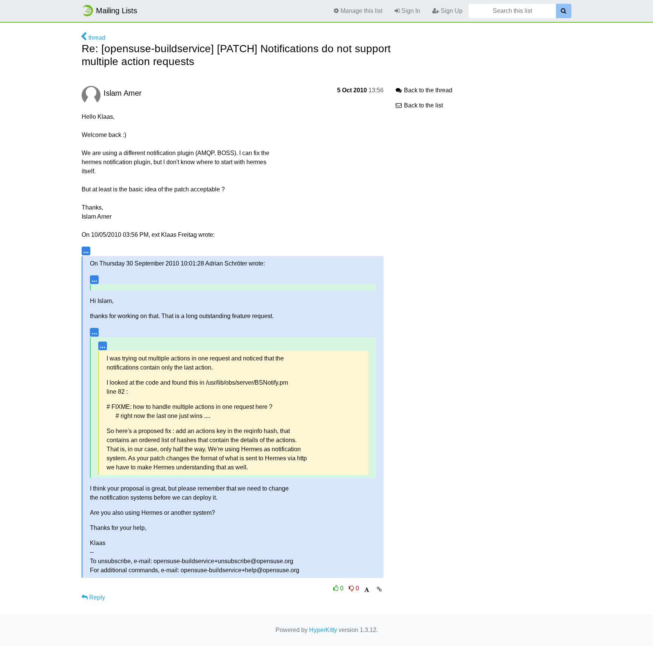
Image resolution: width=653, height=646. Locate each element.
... (86, 251)
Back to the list (422, 105)
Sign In (410, 11)
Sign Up (451, 11)
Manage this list (360, 11)
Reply (96, 597)
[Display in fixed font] (367, 590)
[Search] (563, 11)
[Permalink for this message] (379, 589)
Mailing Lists (116, 10)
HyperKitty (323, 630)
